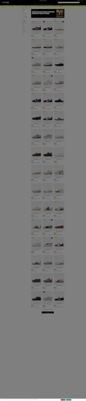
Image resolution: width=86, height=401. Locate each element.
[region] (43, 400)
